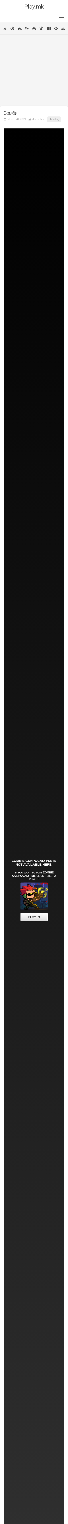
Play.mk (34, 6)
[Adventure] (48, 28)
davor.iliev (38, 119)
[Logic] (19, 28)
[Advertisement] (34, 70)
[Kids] (41, 28)
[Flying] (5, 28)
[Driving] (34, 28)
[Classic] (26, 28)
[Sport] (12, 28)
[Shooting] (55, 28)
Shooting (53, 119)
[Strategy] (63, 28)
